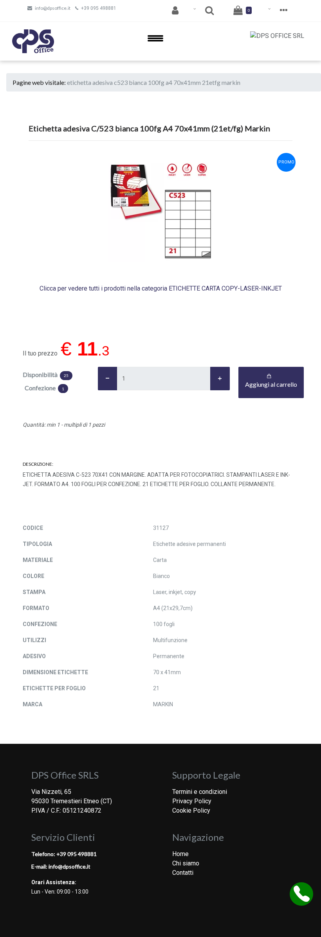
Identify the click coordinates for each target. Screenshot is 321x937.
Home (180, 854)
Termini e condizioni (199, 791)
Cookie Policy (191, 810)
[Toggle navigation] (155, 41)
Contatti (182, 872)
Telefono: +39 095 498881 (64, 854)
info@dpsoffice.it (52, 8)
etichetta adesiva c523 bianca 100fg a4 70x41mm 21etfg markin (153, 82)
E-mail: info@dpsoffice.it (60, 866)
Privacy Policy (191, 801)
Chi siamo (185, 863)
